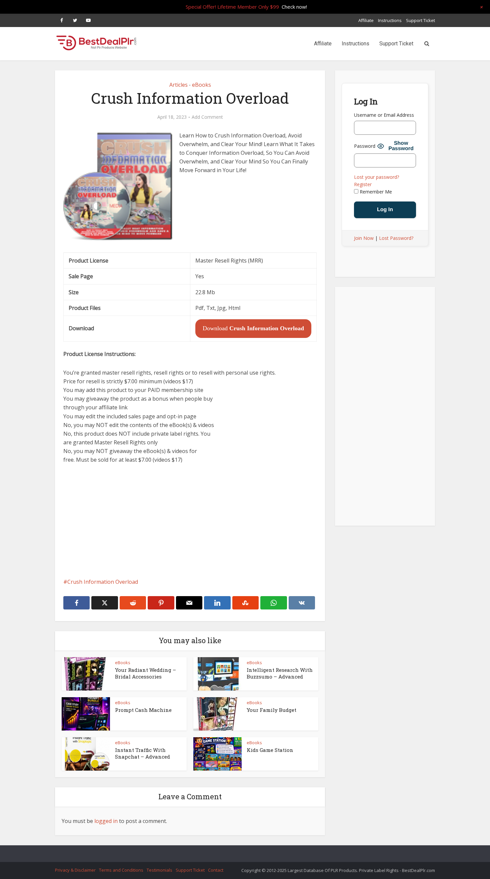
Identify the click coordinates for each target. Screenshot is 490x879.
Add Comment (207, 117)
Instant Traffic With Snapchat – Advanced (142, 753)
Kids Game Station (270, 750)
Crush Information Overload (102, 581)
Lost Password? (396, 238)
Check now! (294, 6)
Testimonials (159, 870)
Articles (178, 84)
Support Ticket (420, 20)
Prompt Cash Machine (143, 710)
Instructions (390, 20)
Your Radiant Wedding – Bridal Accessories (145, 673)
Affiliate (366, 20)
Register (363, 184)
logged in (106, 821)
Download (253, 328)
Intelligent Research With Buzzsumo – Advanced (280, 673)
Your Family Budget (271, 710)
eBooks (201, 84)
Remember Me (375, 191)
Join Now (364, 238)
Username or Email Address (384, 115)
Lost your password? (376, 177)
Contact (215, 870)
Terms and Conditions (121, 870)
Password (364, 146)
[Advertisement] (190, 520)
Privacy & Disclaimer (75, 870)
